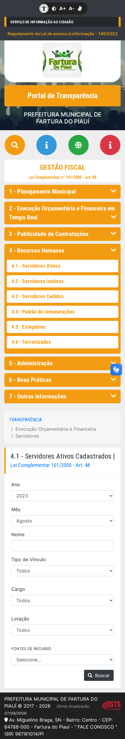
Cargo (18, 589)
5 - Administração (31, 363)
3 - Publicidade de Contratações (49, 233)
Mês (15, 509)
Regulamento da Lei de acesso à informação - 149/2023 (62, 33)
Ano (15, 484)
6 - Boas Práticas (30, 379)
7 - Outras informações (37, 396)
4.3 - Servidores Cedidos (37, 296)
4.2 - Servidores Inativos (37, 281)
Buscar (102, 675)
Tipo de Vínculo (28, 559)
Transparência (25, 420)
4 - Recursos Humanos (36, 250)
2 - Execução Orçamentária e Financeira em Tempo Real (62, 213)
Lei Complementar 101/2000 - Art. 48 (50, 465)
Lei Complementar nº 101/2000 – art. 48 (62, 177)
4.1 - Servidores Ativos (35, 266)
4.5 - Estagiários (28, 327)
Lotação (20, 619)
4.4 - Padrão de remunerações (43, 312)
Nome (17, 534)
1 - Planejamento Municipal (42, 191)
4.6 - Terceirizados (31, 342)
